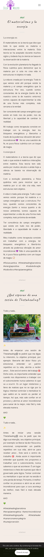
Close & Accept (22, 552)
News (22, 17)
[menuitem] (39, 5)
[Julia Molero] (18, 5)
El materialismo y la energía (22, 24)
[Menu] (39, 5)
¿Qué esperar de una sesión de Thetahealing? (22, 297)
